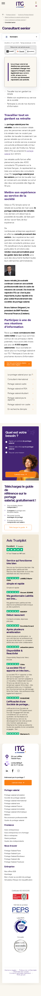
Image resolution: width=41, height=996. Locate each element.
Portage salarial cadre (17, 384)
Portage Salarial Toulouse (14, 862)
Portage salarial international (15, 801)
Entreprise (9, 866)
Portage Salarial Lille (12, 859)
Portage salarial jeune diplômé (17, 399)
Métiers (7, 815)
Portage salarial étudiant (18, 393)
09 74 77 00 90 (17, 765)
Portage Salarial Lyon (12, 853)
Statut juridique (10, 838)
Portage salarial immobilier (14, 809)
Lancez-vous (19, 474)
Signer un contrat (20, 442)
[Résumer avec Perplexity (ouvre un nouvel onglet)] (31, 51)
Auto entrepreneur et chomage (16, 833)
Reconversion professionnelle (15, 818)
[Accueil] (2, 14)
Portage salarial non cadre (19, 404)
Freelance (9, 825)
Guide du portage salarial (14, 820)
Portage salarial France (13, 806)
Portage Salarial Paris (12, 851)
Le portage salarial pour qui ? (20, 375)
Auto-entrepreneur (11, 830)
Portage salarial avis (12, 803)
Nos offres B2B (10, 871)
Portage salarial (11, 790)
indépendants (18, 841)
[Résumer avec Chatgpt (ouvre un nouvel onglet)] (10, 51)
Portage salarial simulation (14, 795)
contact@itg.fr (16, 763)
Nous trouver (10, 846)
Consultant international (18, 379)
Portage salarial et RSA (17, 389)
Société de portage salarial (14, 798)
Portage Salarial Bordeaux (14, 856)
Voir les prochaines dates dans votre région (16, 364)
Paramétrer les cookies (21, 972)
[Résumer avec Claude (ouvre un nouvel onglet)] (20, 51)
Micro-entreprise (10, 835)
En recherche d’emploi (17, 409)
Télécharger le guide (17, 527)
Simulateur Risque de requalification (18, 880)
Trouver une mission (16, 453)
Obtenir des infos (21, 448)
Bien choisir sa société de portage (17, 877)
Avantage (8, 874)
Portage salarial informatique (15, 812)
